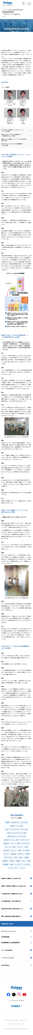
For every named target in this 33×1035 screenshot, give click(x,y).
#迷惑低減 (13, 854)
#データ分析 (12, 847)
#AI (6, 847)
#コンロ (13, 843)
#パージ (23, 868)
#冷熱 (26, 847)
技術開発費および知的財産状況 (10, 942)
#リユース (13, 850)
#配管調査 (5, 864)
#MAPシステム (8, 857)
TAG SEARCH (5, 965)
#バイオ (10, 868)
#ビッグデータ (25, 843)
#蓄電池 (8, 822)
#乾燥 (18, 843)
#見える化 (20, 854)
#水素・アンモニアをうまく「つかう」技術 (16, 829)
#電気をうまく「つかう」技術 (19, 822)
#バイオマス (18, 864)
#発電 (28, 861)
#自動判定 (6, 843)
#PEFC (23, 861)
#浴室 (19, 850)
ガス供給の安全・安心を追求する (11, 901)
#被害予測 (5, 861)
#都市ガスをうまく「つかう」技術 (16, 836)
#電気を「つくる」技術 (16, 826)
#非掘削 (12, 861)
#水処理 (27, 854)
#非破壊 (26, 857)
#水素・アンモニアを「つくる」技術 (16, 833)
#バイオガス (27, 864)
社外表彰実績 (5, 937)
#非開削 (18, 861)
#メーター (6, 854)
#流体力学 (6, 850)
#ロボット (20, 847)
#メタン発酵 (26, 850)
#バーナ (17, 868)
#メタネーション (24, 840)
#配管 (11, 864)
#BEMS (20, 857)
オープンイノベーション (8, 931)
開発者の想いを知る (7, 924)
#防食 (15, 857)
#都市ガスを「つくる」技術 (11, 840)
